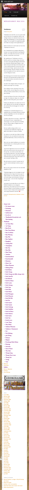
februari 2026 (7, 396)
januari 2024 (6, 413)
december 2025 (7, 399)
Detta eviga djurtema (8, 487)
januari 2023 (6, 418)
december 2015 (7, 467)
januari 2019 (6, 437)
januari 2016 (6, 466)
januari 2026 (6, 398)
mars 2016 (6, 462)
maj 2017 (6, 450)
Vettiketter (7, 29)
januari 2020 (6, 429)
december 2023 (7, 415)
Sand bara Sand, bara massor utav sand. (13, 485)
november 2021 (7, 423)
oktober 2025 (7, 401)
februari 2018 (7, 443)
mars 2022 (6, 420)
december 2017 (7, 447)
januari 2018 (6, 445)
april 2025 (6, 402)
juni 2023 (6, 417)
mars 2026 (6, 394)
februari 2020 (7, 428)
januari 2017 (6, 456)
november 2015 (7, 469)
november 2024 (7, 410)
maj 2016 (6, 459)
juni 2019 (6, 432)
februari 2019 (7, 436)
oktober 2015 (7, 470)
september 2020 (7, 425)
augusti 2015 (7, 472)
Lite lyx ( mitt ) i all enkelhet (10, 484)
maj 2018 (6, 440)
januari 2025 (6, 407)
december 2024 (7, 409)
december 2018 (7, 439)
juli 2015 (6, 473)
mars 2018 (6, 442)
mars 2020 (6, 426)
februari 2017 (7, 455)
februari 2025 (7, 405)
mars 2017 (6, 453)
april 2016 (6, 461)
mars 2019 (6, 434)
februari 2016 (7, 464)
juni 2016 (6, 458)
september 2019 (7, 431)
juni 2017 (6, 448)
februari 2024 (7, 412)
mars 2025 (6, 404)
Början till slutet (7, 482)
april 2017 (6, 451)
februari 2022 (7, 421)
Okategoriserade (12, 194)
